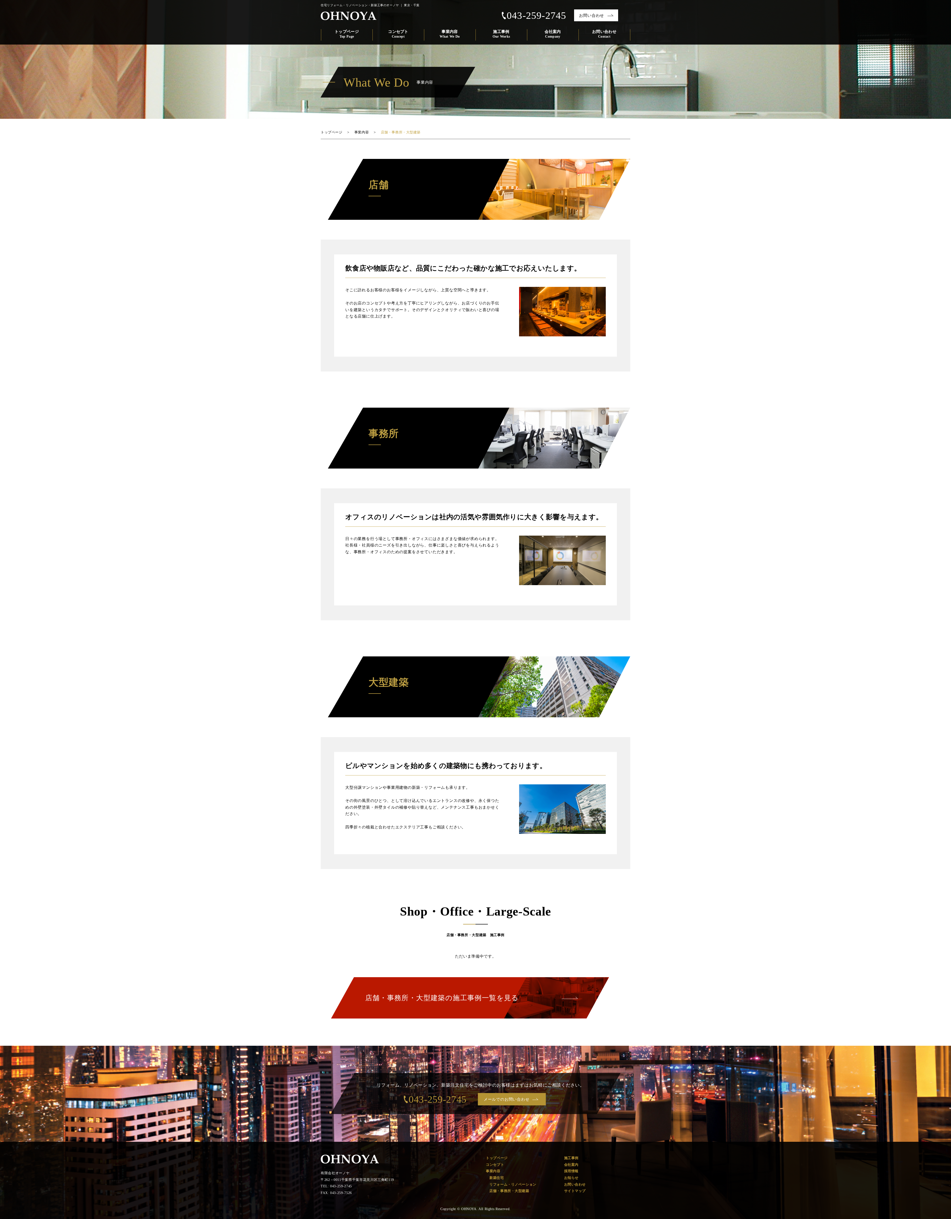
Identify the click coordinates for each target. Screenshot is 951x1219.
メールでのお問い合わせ (506, 1099)
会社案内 (553, 33)
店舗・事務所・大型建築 (509, 1191)
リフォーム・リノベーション (512, 1184)
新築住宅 (496, 1178)
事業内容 (450, 33)
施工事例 (501, 33)
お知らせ (571, 1178)
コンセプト (398, 33)
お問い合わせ (591, 15)
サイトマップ (575, 1191)
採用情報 (571, 1171)
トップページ (347, 33)
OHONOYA (350, 1159)
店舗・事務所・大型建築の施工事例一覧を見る (442, 998)
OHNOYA (348, 16)
